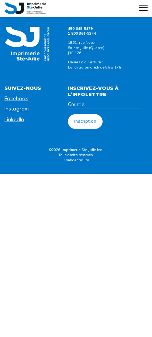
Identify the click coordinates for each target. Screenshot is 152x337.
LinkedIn (14, 119)
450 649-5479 (80, 28)
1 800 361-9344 (82, 33)
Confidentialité (76, 160)
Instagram (16, 108)
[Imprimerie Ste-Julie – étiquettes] (25, 8)
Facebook (16, 98)
